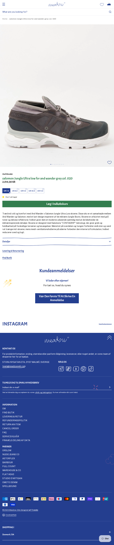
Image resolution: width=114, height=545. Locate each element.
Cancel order (10, 428)
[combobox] (57, 12)
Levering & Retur (12, 416)
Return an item (11, 424)
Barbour (7, 462)
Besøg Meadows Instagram (105, 324)
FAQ (4, 432)
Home (4, 19)
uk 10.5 (32, 191)
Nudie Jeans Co (10, 454)
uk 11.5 (40, 191)
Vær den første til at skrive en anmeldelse (57, 298)
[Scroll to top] (109, 337)
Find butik (8, 412)
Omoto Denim (9, 482)
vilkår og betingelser (43, 392)
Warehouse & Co (11, 470)
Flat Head (8, 474)
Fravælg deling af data (16, 440)
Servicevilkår (10, 436)
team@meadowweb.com (14, 366)
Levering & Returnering (13, 250)
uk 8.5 (15, 191)
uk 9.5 (23, 191)
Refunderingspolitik (14, 420)
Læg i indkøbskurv (57, 542)
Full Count (9, 466)
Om (4, 408)
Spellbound (9, 486)
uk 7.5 (6, 191)
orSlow (6, 450)
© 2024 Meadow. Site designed (20, 510)
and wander (7, 174)
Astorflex (8, 458)
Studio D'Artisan (12, 478)
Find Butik (7, 257)
